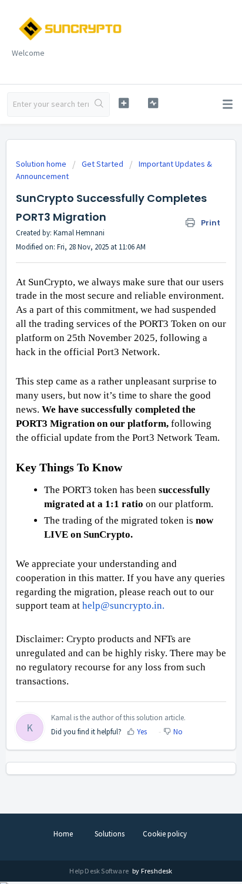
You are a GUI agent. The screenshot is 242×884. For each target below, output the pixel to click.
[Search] (99, 104)
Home (63, 834)
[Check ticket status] (153, 103)
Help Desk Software (99, 870)
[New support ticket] (124, 103)
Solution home (42, 163)
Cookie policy (165, 834)
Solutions (110, 834)
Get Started (102, 163)
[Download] (99, 439)
